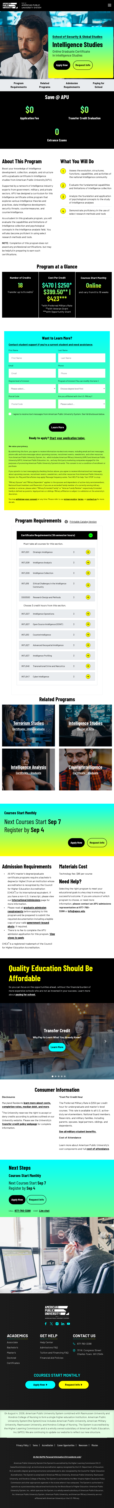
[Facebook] (45, 1323)
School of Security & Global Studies (77, 37)
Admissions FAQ (49, 1347)
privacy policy (70, 499)
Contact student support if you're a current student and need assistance (50, 344)
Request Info (82, 65)
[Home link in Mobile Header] (22, 5)
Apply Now (62, 65)
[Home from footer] (57, 1311)
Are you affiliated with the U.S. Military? (75, 396)
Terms (35, 1445)
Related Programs (44, 85)
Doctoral (11, 1357)
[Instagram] (57, 1323)
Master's (11, 1352)
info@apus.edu (76, 911)
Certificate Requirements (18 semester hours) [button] (48, 535)
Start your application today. (67, 438)
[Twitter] (51, 1323)
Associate (12, 1342)
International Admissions (26, 900)
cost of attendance (98, 1148)
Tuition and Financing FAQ (54, 1352)
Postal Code (14, 396)
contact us (92, 499)
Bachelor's (12, 1347)
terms (80, 499)
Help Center (46, 1342)
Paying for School (98, 85)
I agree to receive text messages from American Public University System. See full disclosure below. (59, 414)
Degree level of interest (19, 381)
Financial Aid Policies (51, 1357)
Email (11, 365)
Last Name (63, 350)
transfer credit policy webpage (19, 1123)
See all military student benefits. (77, 1131)
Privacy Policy (22, 1445)
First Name (13, 350)
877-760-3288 (23, 1210)
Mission (95, 1445)
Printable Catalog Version (83, 521)
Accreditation (47, 1445)
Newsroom (83, 1445)
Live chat (44, 1210)
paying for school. (26, 994)
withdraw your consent (26, 499)
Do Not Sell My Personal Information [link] (57, 1457)
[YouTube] (68, 1323)
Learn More (57, 1047)
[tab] (57, 535)
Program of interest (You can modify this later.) (78, 381)
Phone (61, 365)
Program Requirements (19, 85)
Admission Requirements (72, 85)
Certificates (13, 1362)
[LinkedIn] (62, 1323)
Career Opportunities (66, 1445)
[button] (109, 5)
